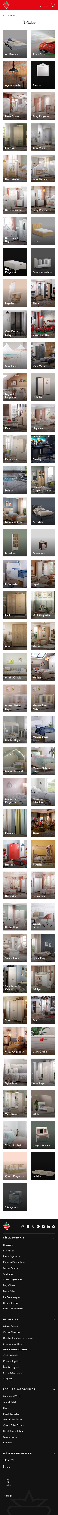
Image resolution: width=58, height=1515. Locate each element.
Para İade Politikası (13, 1308)
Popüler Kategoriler (19, 1389)
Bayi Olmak (9, 1285)
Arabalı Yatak (10, 1402)
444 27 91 (8, 1460)
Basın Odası (9, 1291)
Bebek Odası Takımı (13, 1431)
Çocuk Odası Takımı (13, 1425)
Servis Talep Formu (13, 1373)
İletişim (6, 1467)
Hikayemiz (8, 1245)
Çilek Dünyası (13, 1237)
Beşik (6, 1408)
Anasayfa (6, 16)
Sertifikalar (8, 1251)
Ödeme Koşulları (11, 1361)
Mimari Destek (10, 1326)
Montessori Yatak (12, 1396)
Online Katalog (10, 1268)
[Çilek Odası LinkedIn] (48, 1226)
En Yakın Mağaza (11, 1297)
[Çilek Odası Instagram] (22, 1226)
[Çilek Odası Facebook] (28, 1226)
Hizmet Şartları (10, 1303)
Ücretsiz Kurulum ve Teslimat (18, 1338)
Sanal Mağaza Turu (12, 1279)
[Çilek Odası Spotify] (53, 1226)
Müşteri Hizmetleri (17, 1453)
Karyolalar (8, 1442)
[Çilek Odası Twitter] (33, 1226)
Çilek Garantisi (10, 1355)
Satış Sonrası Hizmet (13, 1344)
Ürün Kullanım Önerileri (15, 1349)
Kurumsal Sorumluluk (14, 1262)
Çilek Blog (8, 1274)
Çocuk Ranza (10, 1437)
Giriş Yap (7, 1378)
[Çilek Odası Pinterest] (38, 1226)
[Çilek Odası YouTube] (43, 1226)
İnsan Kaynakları (11, 1256)
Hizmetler (10, 1319)
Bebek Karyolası (11, 1414)
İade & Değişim (11, 1367)
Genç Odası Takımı (12, 1419)
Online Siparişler (11, 1332)
